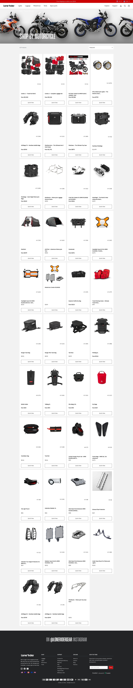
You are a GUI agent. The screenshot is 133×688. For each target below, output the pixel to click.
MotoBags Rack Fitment (63, 668)
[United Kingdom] (35, 672)
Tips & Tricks (60, 670)
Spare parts (53, 6)
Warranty (59, 662)
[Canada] (28, 672)
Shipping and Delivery (62, 660)
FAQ (58, 664)
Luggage (27, 6)
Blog (74, 662)
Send (111, 667)
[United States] (22, 672)
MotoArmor (37, 6)
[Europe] (31, 672)
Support (114, 6)
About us (75, 658)
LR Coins (59, 666)
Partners (75, 664)
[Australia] (25, 672)
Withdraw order (61, 672)
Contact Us (60, 658)
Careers (75, 660)
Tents (45, 6)
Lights (20, 6)
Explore (107, 6)
